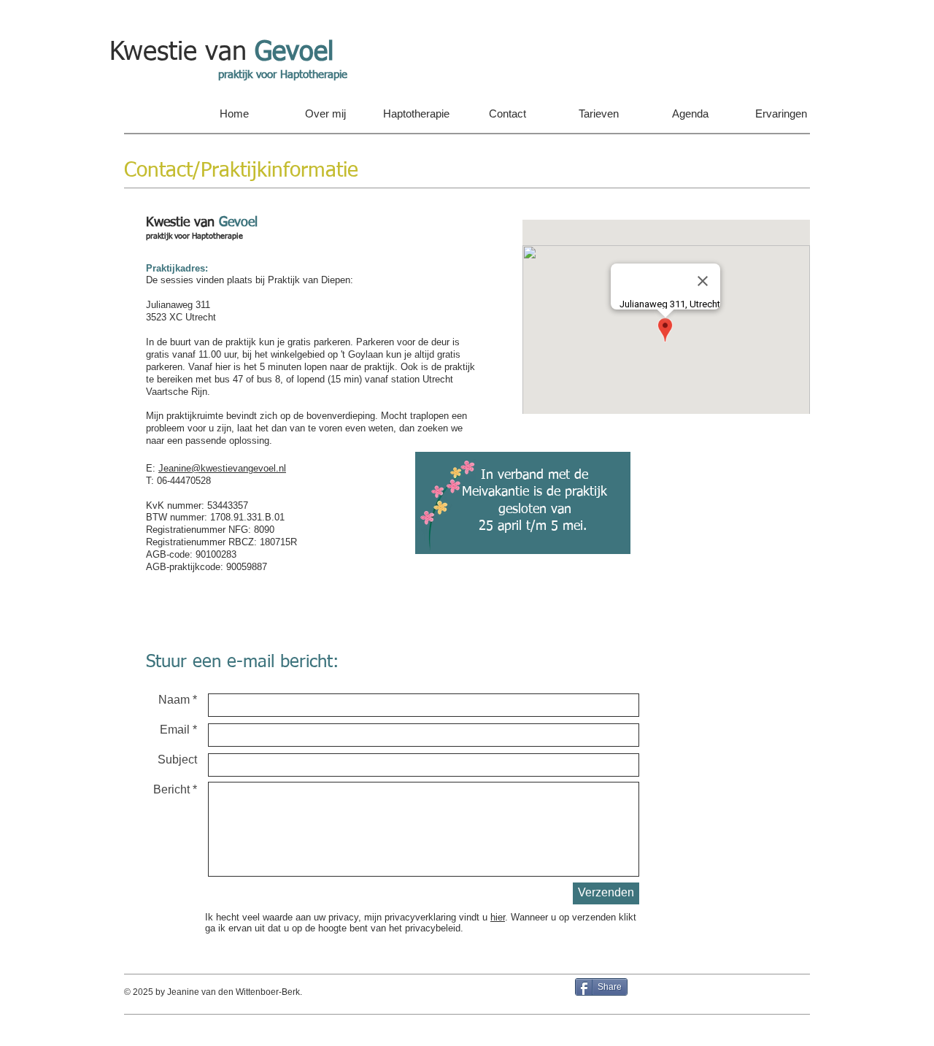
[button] (325, 114)
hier (497, 917)
